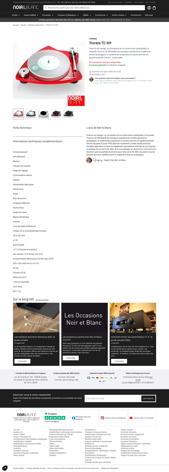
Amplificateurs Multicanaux (95, 455)
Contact (152, 2)
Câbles (51, 444)
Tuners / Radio (19, 434)
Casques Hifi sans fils (93, 437)
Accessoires (53, 450)
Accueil (16, 25)
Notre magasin (139, 2)
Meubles (52, 455)
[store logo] (26, 7)
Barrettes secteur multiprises (96, 446)
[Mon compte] (149, 8)
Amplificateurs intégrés (22, 441)
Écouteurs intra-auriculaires (96, 432)
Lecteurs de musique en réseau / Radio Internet (100, 458)
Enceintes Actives (127, 448)
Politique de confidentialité (109, 468)
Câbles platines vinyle (129, 446)
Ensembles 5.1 (90, 430)
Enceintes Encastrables (130, 439)
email (129, 80)
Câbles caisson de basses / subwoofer (135, 444)
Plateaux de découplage (130, 450)
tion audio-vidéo (42, 2)
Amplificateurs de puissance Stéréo (27, 444)
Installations (128, 2)
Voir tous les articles (42, 300)
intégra (34, 2)
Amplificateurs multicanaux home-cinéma (65, 432)
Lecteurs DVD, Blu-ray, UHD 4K (61, 434)
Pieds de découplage (93, 448)
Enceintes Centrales (128, 432)
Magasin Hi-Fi (17, 2)
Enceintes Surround (128, 437)
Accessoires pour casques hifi (132, 434)
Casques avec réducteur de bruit (98, 434)
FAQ (147, 2)
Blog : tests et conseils (115, 2)
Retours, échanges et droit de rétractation (61, 468)
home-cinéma (27, 2)
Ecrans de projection (57, 439)
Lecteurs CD (18, 432)
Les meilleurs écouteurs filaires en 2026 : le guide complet (34, 338)
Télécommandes (55, 441)
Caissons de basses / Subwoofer (25, 453)
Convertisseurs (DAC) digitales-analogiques (30, 439)
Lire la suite (117, 57)
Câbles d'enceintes (56, 448)
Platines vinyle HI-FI (35, 25)
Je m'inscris (148, 398)
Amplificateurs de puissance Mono (134, 453)
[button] (5, 468)
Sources (16, 430)
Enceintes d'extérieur (129, 441)
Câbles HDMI (54, 446)
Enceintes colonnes (20, 450)
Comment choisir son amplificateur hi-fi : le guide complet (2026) (131, 338)
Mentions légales (18, 468)
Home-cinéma (18, 455)
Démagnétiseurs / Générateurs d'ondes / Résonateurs (101, 451)
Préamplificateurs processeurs (61, 430)
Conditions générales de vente (36, 468)
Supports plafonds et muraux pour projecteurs (98, 442)
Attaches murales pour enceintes (98, 462)
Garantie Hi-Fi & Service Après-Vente (87, 468)
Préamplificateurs (20, 446)
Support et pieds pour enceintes (133, 455)
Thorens (93, 39)
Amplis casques (127, 430)
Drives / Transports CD (22, 437)
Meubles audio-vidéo (93, 439)
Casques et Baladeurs (57, 453)
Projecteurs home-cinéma (59, 437)
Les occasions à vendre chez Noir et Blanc (82, 337)
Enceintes (17, 448)
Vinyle (23, 25)
